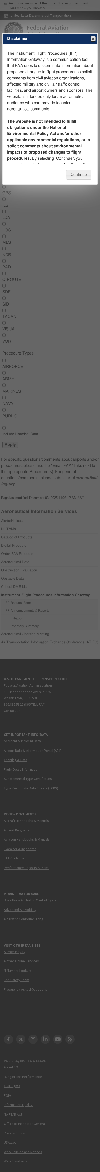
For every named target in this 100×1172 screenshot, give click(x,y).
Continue (79, 175)
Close (93, 38)
